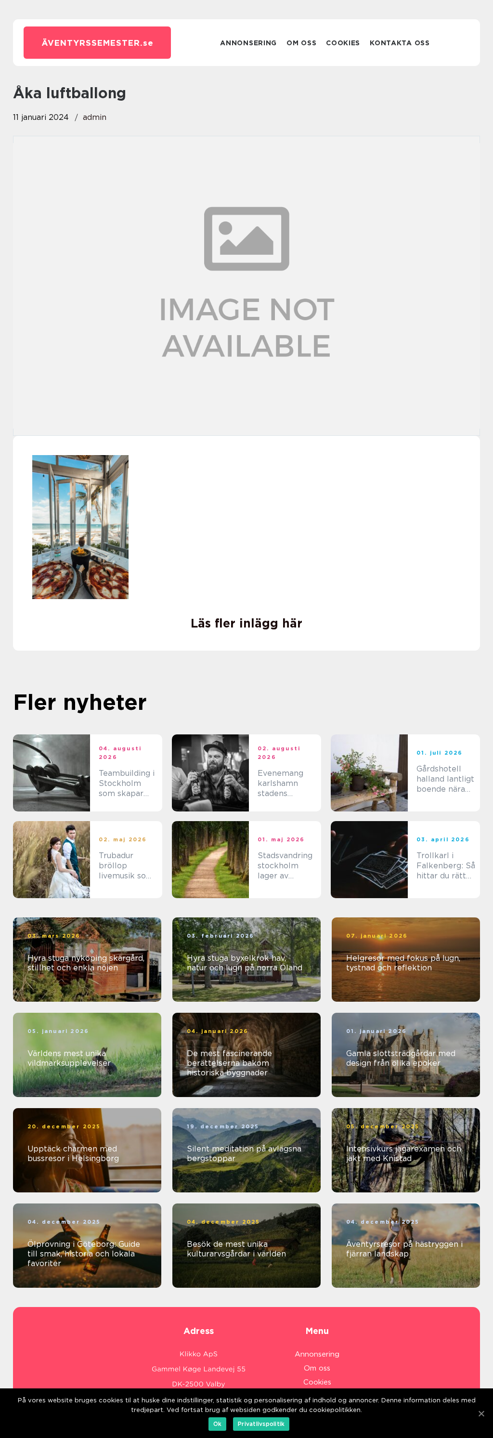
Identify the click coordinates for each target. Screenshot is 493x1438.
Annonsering (248, 43)
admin (94, 117)
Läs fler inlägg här (246, 623)
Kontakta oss (399, 43)
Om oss (301, 43)
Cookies (343, 43)
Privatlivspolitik (261, 1423)
